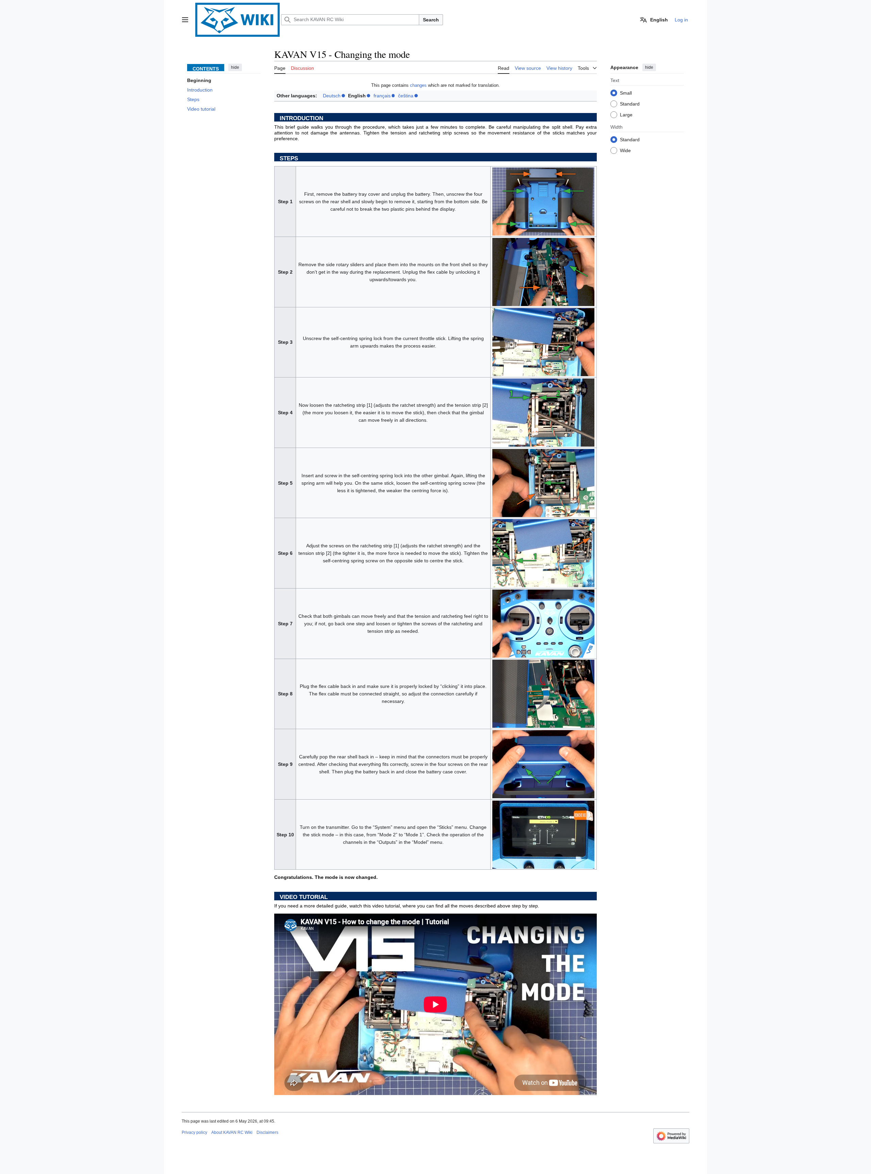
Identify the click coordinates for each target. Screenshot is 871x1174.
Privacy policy (194, 1132)
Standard (630, 104)
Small (626, 93)
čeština (405, 95)
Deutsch (332, 95)
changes (418, 85)
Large (626, 114)
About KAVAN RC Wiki (231, 1132)
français (382, 95)
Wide (625, 150)
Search (431, 19)
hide (235, 67)
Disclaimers (267, 1132)
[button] (185, 19)
